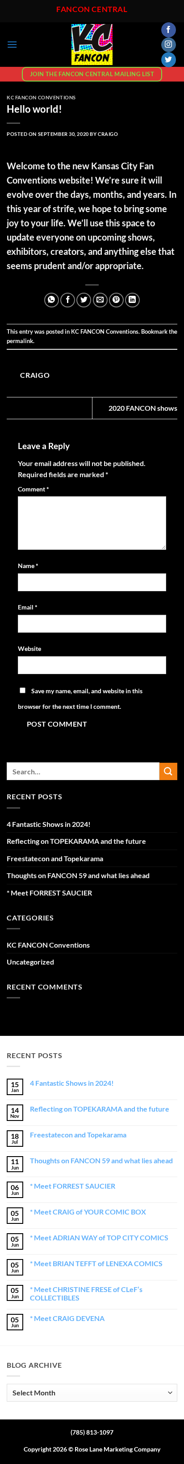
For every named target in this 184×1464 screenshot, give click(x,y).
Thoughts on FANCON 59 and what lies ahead (78, 875)
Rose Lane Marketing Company (117, 1449)
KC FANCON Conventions (41, 97)
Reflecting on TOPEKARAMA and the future (76, 841)
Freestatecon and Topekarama (55, 858)
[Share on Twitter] (83, 300)
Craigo (108, 134)
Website (29, 648)
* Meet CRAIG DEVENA (67, 1318)
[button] (12, 44)
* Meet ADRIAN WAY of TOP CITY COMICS (99, 1237)
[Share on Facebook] (67, 300)
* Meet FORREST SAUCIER (49, 892)
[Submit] (168, 771)
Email (28, 607)
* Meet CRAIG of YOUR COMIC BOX (88, 1211)
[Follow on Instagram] (168, 45)
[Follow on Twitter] (168, 59)
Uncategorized (30, 961)
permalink (20, 340)
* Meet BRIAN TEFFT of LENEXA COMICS (96, 1263)
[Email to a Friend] (100, 300)
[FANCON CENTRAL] (92, 44)
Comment (33, 489)
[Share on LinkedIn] (132, 300)
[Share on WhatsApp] (51, 300)
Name (28, 565)
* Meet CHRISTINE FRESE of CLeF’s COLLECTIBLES (86, 1293)
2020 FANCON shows (143, 408)
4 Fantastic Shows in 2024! (49, 824)
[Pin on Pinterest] (116, 300)
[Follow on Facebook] (168, 29)
